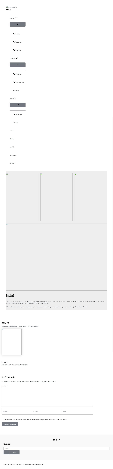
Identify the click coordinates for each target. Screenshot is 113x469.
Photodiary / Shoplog (18, 86)
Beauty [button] (12, 98)
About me (13, 155)
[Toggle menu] (18, 24)
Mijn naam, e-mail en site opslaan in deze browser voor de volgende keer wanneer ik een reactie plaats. (36, 419)
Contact (12, 163)
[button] (16, 18)
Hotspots (19, 74)
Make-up (19, 114)
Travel (12, 131)
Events (12, 139)
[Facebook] (7, 10)
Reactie (4, 386)
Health (12, 147)
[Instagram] (9, 10)
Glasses (18, 50)
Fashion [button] (12, 18)
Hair (17, 122)
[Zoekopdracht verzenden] (6, 452)
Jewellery (19, 42)
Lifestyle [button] (12, 58)
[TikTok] (10, 10)
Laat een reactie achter (10, 326)
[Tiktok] (59, 440)
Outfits (18, 34)
